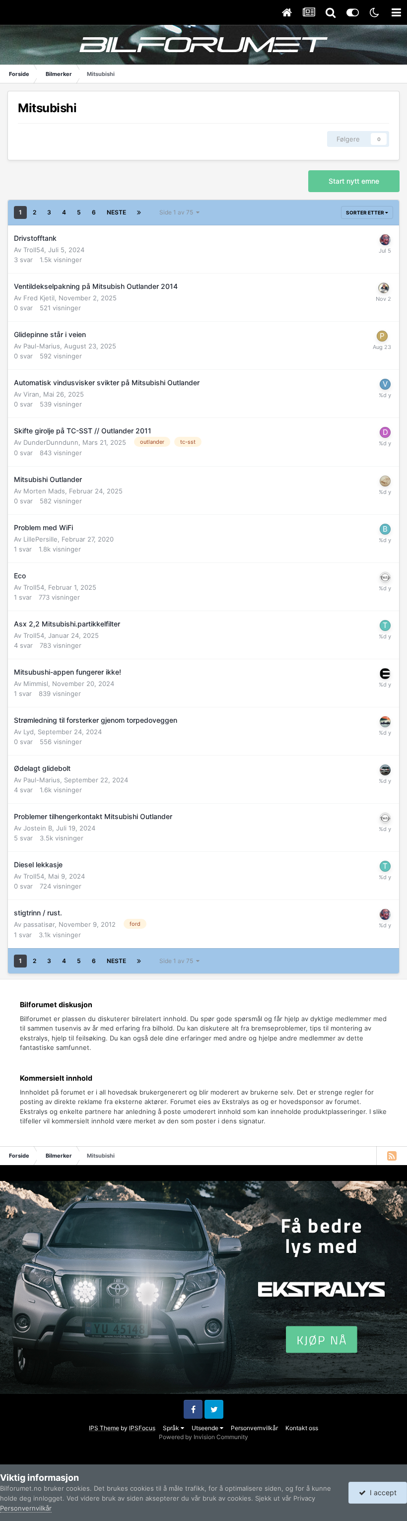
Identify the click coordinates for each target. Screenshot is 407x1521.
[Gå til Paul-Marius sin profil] (382, 336)
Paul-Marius (41, 346)
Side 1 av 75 (177, 212)
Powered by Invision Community (203, 1437)
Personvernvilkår (254, 1428)
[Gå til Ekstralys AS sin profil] (385, 673)
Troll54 (33, 250)
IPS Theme (104, 1428)
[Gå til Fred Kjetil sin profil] (383, 287)
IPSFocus (142, 1428)
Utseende (206, 1428)
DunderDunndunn (50, 442)
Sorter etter (365, 212)
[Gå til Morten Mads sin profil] (385, 481)
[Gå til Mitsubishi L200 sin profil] (385, 239)
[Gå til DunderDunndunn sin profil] (385, 432)
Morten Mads (44, 491)
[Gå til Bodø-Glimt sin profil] (385, 529)
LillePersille (40, 539)
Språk (172, 1428)
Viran (31, 394)
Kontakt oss (301, 1428)
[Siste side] (139, 212)
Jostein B (37, 828)
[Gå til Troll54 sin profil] (385, 625)
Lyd (28, 732)
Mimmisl (35, 684)
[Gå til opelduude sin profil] (385, 577)
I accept (381, 1492)
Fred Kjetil (39, 298)
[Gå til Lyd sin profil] (385, 721)
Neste (116, 212)
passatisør (39, 924)
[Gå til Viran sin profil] (385, 384)
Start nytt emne (354, 181)
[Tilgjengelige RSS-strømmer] (391, 1155)
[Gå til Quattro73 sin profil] (385, 769)
